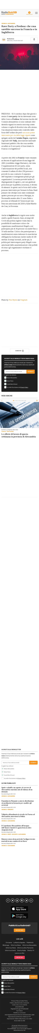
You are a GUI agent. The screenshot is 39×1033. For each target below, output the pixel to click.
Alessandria (11, 23)
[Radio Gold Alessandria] (9, 13)
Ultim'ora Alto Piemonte (25, 948)
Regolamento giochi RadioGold (19, 1009)
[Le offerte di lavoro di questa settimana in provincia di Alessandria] (19, 415)
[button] (37, 400)
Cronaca (4, 23)
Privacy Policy (24, 387)
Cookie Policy (24, 1001)
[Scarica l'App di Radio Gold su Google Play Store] (19, 915)
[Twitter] (12, 900)
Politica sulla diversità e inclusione (19, 1003)
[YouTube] (17, 900)
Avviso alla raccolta (19, 1021)
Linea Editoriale (19, 1007)
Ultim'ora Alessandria (29, 945)
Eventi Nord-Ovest (12, 384)
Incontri (15, 834)
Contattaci (19, 957)
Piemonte (10, 809)
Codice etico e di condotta (19, 1005)
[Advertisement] (19, 91)
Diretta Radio (21, 950)
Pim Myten (13, 300)
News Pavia (10, 381)
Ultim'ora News (16, 945)
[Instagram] (22, 900)
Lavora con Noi (19, 953)
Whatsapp (6, 945)
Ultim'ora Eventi (10, 950)
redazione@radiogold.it (26, 1029)
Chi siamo (9, 943)
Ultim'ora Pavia (11, 948)
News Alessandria (12, 378)
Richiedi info (19, 930)
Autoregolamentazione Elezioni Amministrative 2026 (19, 1015)
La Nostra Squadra (19, 943)
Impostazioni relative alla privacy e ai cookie (19, 1019)
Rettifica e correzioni (19, 1013)
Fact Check (19, 1011)
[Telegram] (26, 900)
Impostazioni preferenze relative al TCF (19, 1017)
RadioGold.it (24, 1025)
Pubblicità (30, 943)
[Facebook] (8, 900)
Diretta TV (30, 950)
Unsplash (23, 300)
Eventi (9, 834)
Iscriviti (30, 372)
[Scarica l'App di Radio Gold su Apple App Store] (19, 908)
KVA (24, 1030)
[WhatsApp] (31, 900)
